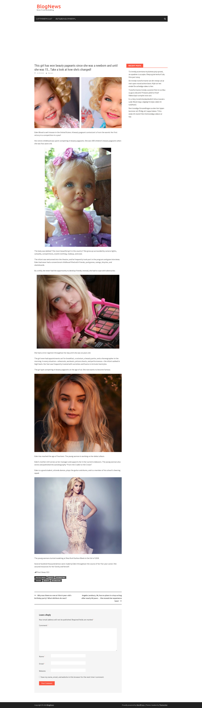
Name (42, 656)
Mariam (50, 73)
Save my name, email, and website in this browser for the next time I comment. (72, 677)
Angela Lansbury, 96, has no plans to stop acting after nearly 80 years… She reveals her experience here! (101, 598)
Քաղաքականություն (66, 19)
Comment (43, 625)
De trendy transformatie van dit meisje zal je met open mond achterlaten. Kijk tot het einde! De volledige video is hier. (146, 83)
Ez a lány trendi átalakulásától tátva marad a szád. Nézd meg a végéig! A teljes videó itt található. (146, 102)
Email (42, 664)
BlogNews (49, 6)
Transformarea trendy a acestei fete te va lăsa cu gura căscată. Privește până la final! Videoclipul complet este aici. (147, 93)
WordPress (140, 705)
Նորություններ (44, 19)
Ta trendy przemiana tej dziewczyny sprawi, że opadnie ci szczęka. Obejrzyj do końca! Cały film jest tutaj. (147, 74)
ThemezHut (163, 705)
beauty (50, 577)
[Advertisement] (101, 42)
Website (42, 671)
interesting (60, 577)
